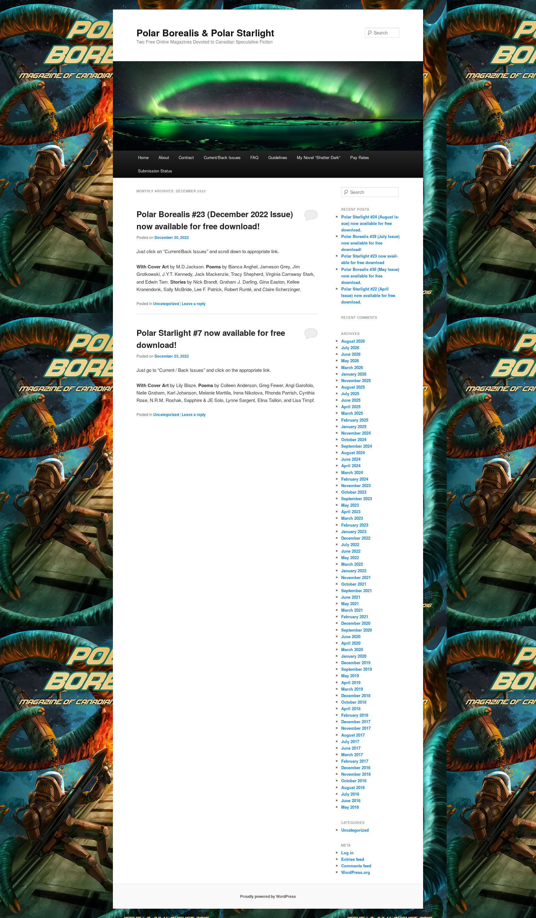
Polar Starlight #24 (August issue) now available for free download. (370, 223)
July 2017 (350, 741)
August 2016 (353, 787)
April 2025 (350, 406)
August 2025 (353, 387)
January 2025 (353, 426)
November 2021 (356, 577)
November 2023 (356, 485)
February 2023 (354, 525)
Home (143, 157)
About (164, 157)
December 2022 (355, 538)
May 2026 (350, 360)
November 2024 (356, 433)
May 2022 (350, 557)
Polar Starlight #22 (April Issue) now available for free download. (368, 295)
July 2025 (350, 393)
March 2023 (352, 518)
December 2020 (355, 623)
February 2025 (354, 420)
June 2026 (350, 354)
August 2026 (353, 341)
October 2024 (353, 439)
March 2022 (352, 564)
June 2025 (350, 400)
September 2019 (356, 669)
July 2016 (350, 794)
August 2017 (353, 735)
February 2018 (354, 715)
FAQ (254, 157)
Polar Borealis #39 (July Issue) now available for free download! (370, 242)
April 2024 (350, 465)
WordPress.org (355, 872)
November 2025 (356, 380)
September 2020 (356, 630)
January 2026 (353, 374)
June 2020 (350, 636)
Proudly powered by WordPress (268, 896)
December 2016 (355, 767)
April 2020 (350, 643)
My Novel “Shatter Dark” (318, 157)
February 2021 (354, 616)
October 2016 (353, 780)
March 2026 (352, 367)
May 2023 (350, 505)
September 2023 (356, 498)
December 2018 (355, 695)
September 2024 (356, 446)
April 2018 (350, 708)
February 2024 (354, 479)
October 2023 (353, 492)
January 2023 (353, 531)
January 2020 (353, 656)
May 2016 (350, 807)
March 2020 (352, 649)
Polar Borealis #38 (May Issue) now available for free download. (370, 275)
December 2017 (355, 721)
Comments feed (356, 866)
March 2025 (352, 413)
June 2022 (350, 551)
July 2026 (350, 347)
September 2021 (356, 590)
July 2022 (350, 544)
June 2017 (350, 748)
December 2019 (355, 662)
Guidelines (277, 157)
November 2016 (356, 774)
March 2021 (352, 610)
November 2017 (356, 728)
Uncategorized (166, 303)
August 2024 (353, 452)
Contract (186, 157)
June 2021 (350, 597)
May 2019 (350, 675)
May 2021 (350, 603)
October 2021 (353, 584)
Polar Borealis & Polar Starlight (205, 32)
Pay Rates (359, 157)
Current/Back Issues (222, 157)
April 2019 (350, 682)
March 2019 (352, 689)
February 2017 (354, 761)
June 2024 (350, 459)
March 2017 (352, 754)
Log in (347, 853)
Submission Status (155, 171)
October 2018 (353, 702)
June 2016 (350, 800)
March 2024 (352, 472)
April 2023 (350, 511)
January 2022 (353, 570)
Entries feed (352, 859)
